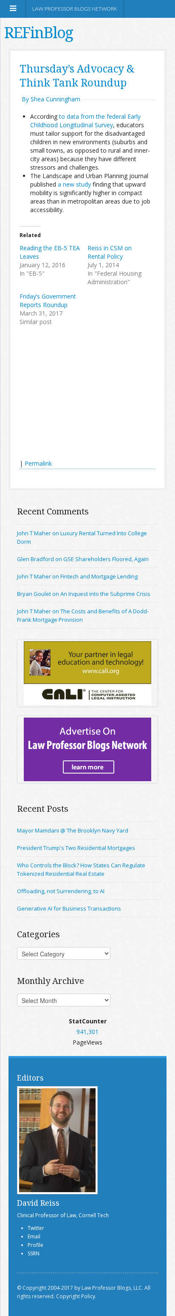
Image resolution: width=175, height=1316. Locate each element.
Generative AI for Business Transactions (69, 908)
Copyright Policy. (76, 1296)
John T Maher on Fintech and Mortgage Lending (77, 576)
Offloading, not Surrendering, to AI (60, 891)
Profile (35, 1245)
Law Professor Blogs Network (74, 8)
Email (34, 1236)
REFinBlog (38, 32)
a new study (74, 184)
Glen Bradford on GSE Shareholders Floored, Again (83, 559)
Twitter (36, 1228)
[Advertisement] (83, 394)
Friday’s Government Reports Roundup (48, 300)
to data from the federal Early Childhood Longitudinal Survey (85, 120)
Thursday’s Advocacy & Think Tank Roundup (77, 75)
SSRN (34, 1253)
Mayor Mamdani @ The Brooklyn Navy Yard (72, 830)
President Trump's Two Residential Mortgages (76, 848)
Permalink (38, 463)
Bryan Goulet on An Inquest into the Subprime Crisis (83, 594)
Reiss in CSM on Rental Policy (110, 252)
